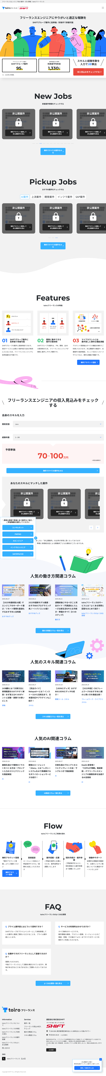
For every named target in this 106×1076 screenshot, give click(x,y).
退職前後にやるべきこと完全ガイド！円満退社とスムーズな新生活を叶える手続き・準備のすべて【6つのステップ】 (66, 588)
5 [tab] (47, 143)
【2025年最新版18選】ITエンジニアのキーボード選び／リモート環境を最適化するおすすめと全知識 (13, 587)
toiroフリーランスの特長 (11, 1028)
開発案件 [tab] (49, 197)
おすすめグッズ (8, 616)
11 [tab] (69, 143)
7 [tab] (55, 143)
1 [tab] (33, 143)
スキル (31, 705)
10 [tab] (65, 143)
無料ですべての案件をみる (53, 470)
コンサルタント (18, 527)
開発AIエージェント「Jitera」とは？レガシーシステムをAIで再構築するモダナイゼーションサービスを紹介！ (39, 751)
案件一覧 (27, 1023)
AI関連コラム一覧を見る (53, 793)
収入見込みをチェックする (88, 71)
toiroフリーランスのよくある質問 (93, 614)
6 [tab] (51, 143)
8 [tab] (58, 143)
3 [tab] (40, 143)
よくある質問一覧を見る (53, 983)
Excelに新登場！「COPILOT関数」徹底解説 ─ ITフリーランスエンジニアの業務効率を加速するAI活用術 (92, 751)
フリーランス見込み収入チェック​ (32, 1027)
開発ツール (59, 699)
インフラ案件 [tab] (65, 197)
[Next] (98, 527)
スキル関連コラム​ (30, 1035)
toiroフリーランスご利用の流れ (11, 1033)
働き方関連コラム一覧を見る (53, 630)
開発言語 (6, 424)
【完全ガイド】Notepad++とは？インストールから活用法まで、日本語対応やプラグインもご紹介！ (40, 673)
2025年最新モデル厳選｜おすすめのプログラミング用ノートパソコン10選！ (40, 587)
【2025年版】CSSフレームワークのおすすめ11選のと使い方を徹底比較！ (93, 673)
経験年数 (6, 437)
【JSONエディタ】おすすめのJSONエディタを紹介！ (65, 672)
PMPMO (18, 534)
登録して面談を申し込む (87, 1068)
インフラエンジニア (17, 547)
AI (3, 779)
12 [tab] (72, 143)
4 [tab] (44, 143)
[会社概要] (51, 1049)
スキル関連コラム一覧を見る (53, 716)
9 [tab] (62, 143)
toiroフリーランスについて (11, 1024)
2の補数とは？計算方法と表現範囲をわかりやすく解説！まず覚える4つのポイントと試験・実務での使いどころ (13, 674)
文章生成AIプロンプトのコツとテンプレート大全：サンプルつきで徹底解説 (66, 750)
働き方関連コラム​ (30, 1032)
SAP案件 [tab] (80, 197)
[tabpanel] (18, 124)
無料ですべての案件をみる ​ (53, 151)
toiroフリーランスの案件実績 (11, 1038)
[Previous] (91, 527)
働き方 (57, 619)
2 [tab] (37, 143)
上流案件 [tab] (36, 197)
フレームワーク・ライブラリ (92, 699)
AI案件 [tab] (24, 197)
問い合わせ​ (6, 1048)
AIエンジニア (18, 540)
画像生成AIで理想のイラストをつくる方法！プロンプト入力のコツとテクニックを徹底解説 (13, 750)
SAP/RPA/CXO (18, 554)
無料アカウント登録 (88, 362)
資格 (3, 705)
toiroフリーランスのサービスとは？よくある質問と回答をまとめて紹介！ (92, 587)
